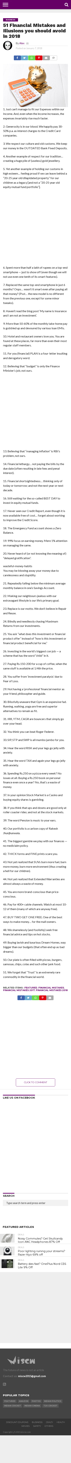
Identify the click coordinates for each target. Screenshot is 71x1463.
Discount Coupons (17, 1422)
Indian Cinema (32, 1406)
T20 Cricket (50, 1406)
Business (37, 1422)
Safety (37, 1426)
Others (49, 1426)
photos (36, 1401)
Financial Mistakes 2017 (19, 990)
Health (61, 1422)
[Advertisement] (35, 228)
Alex (21, 43)
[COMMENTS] (53, 57)
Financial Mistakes (51, 987)
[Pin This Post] (38, 57)
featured (30, 987)
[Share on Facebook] (17, 57)
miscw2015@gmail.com (32, 1376)
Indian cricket (12, 1406)
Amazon (23, 1401)
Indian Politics (52, 1401)
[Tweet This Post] (24, 57)
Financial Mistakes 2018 (52, 990)
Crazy (49, 1422)
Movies (25, 1426)
